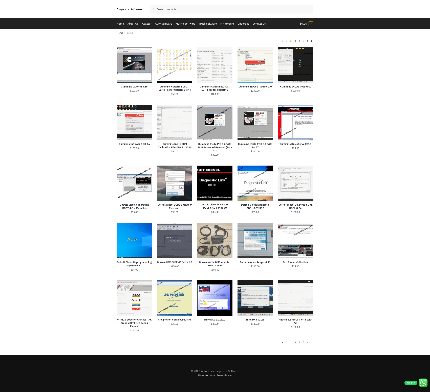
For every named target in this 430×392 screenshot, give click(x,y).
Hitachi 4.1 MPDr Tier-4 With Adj (295, 321)
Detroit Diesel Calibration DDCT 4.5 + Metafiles (134, 206)
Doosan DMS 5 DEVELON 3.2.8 (174, 262)
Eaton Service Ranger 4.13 (255, 262)
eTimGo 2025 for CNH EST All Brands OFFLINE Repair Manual (134, 323)
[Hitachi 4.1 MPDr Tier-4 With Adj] (295, 298)
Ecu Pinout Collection (295, 262)
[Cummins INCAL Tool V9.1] (295, 65)
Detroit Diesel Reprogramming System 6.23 (134, 264)
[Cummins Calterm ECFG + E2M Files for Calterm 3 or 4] (174, 65)
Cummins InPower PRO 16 (134, 144)
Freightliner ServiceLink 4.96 (174, 319)
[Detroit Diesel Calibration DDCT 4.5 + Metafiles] (134, 183)
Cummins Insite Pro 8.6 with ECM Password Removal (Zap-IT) (215, 147)
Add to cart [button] (134, 100)
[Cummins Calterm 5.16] (134, 65)
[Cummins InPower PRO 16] (134, 122)
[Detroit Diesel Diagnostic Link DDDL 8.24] (295, 183)
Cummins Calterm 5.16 (134, 86)
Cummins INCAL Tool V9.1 (295, 86)
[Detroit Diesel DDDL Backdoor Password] (174, 183)
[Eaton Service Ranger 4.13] (255, 240)
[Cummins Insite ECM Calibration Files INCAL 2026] (174, 122)
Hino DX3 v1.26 (255, 319)
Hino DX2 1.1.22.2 (214, 319)
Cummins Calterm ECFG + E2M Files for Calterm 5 (215, 88)
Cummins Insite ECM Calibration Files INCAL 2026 (174, 145)
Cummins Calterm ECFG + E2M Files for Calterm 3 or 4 (175, 88)
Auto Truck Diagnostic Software (220, 371)
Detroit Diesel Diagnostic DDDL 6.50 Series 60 (215, 206)
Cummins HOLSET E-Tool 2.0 (255, 86)
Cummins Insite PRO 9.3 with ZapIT (255, 145)
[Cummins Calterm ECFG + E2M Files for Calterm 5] (215, 65)
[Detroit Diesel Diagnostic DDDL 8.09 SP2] (255, 183)
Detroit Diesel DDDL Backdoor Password (175, 206)
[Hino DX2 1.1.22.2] (215, 298)
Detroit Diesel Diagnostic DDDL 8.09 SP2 (255, 206)
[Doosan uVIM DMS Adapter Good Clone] (215, 240)
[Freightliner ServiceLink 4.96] (174, 298)
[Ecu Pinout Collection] (295, 240)
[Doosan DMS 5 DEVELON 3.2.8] (174, 240)
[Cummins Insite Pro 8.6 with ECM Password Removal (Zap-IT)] (215, 122)
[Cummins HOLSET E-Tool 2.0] (255, 65)
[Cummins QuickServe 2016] (295, 122)
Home (120, 32)
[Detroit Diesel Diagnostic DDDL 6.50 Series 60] (215, 183)
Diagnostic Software (129, 9)
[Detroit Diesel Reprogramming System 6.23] (134, 240)
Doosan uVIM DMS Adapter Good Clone (214, 264)
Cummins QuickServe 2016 (295, 144)
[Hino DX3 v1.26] (255, 298)
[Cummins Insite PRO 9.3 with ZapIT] (255, 122)
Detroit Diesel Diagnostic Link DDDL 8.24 (295, 206)
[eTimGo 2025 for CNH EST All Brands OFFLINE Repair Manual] (134, 298)
